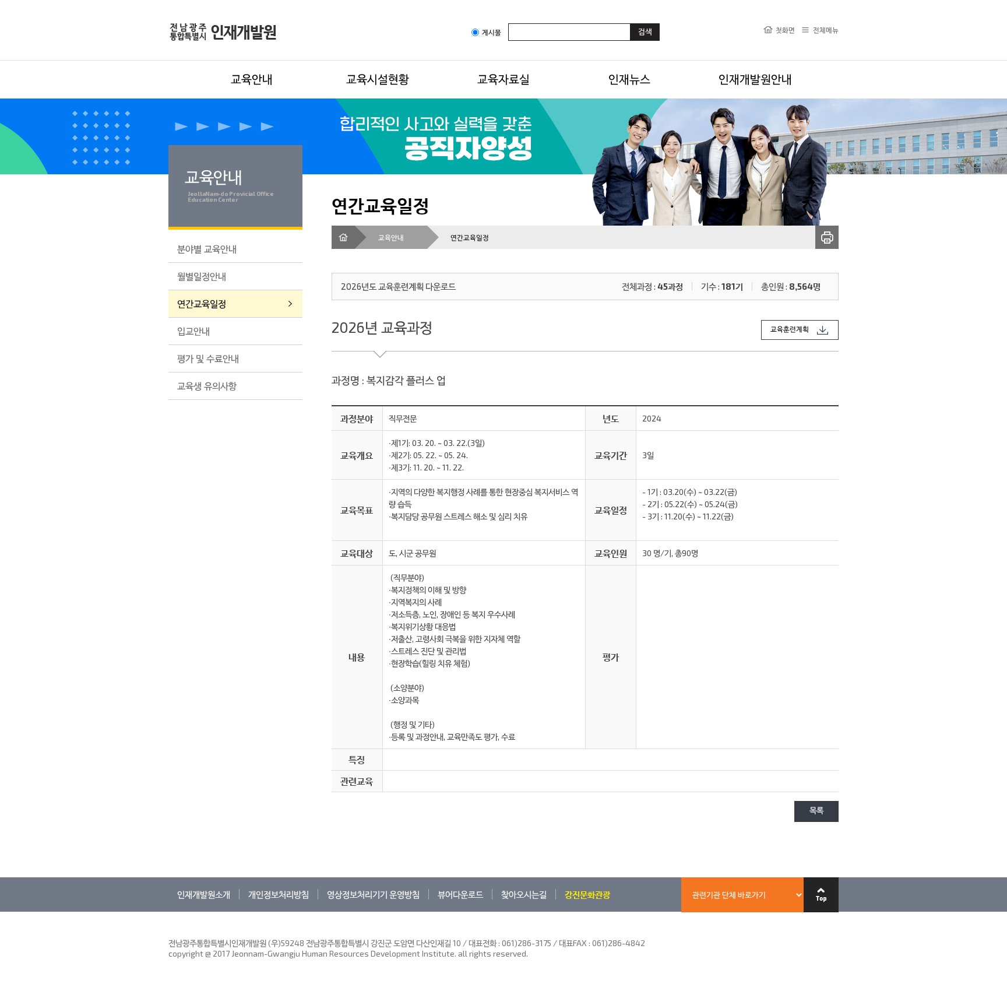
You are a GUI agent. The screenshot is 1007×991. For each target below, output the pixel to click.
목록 (816, 811)
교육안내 (252, 79)
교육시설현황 (377, 79)
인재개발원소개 (203, 894)
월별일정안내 (201, 276)
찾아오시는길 (524, 894)
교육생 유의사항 (207, 385)
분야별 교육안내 (207, 248)
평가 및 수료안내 (208, 358)
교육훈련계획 (789, 329)
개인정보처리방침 (278, 894)
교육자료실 (503, 79)
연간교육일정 (201, 303)
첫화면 (785, 29)
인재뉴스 (629, 79)
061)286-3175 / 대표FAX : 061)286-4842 (573, 943)
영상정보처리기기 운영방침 (373, 894)
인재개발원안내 (755, 79)
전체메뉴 (826, 29)
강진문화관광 (587, 894)
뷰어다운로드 (460, 894)
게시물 (491, 32)
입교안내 (193, 330)
